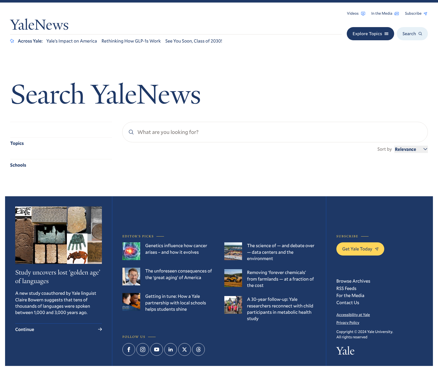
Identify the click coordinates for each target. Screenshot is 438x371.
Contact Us (347, 302)
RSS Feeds (346, 288)
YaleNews (39, 26)
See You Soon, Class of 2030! (193, 41)
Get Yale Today (357, 249)
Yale (345, 352)
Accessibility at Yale (353, 314)
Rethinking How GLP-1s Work (131, 41)
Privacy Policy (347, 322)
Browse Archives (353, 281)
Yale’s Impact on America (71, 41)
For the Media (350, 295)
